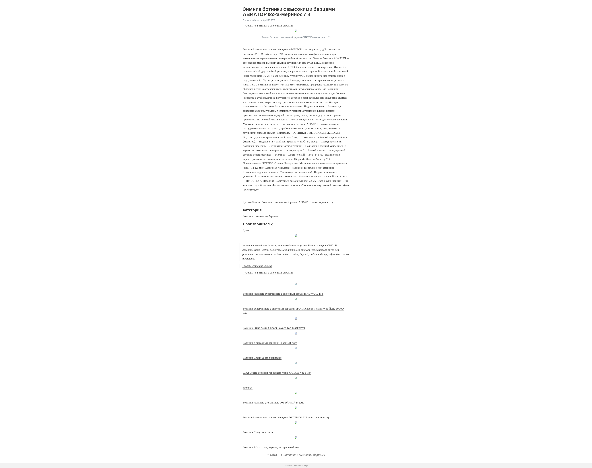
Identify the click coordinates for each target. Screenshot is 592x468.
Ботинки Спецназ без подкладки (262, 357)
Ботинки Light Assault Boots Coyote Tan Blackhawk (274, 328)
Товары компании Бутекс (257, 265)
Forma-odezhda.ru (251, 20)
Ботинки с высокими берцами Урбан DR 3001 (270, 342)
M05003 (248, 387)
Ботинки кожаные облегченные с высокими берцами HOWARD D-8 (283, 293)
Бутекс (247, 230)
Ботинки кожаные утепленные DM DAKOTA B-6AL (273, 402)
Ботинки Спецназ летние (258, 432)
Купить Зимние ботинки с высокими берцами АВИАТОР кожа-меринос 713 (288, 202)
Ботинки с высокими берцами (275, 25)
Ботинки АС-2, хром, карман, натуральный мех (271, 447)
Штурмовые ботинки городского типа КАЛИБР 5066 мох (277, 372)
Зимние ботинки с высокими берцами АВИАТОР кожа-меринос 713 (283, 49)
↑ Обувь (248, 25)
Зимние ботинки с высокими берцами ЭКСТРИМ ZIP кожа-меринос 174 (286, 417)
